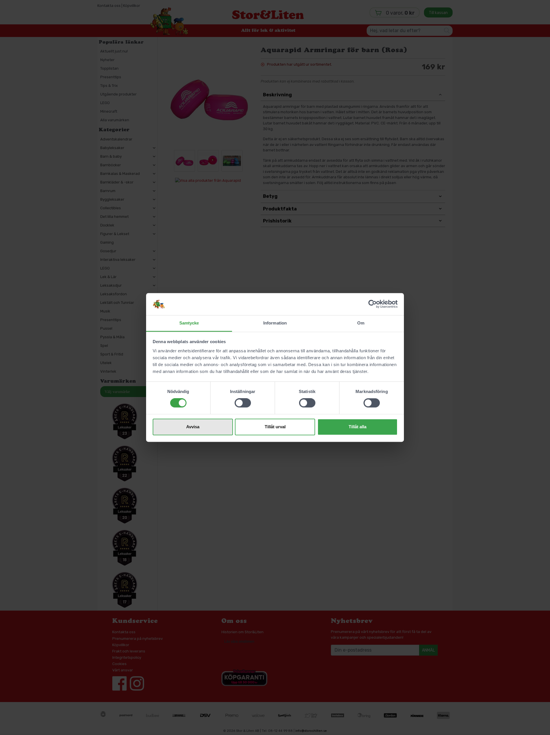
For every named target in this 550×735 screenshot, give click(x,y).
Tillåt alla (357, 426)
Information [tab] (275, 322)
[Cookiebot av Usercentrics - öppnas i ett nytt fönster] (372, 304)
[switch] (243, 403)
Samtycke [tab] (189, 322)
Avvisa (192, 426)
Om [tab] (360, 322)
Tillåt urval (275, 426)
